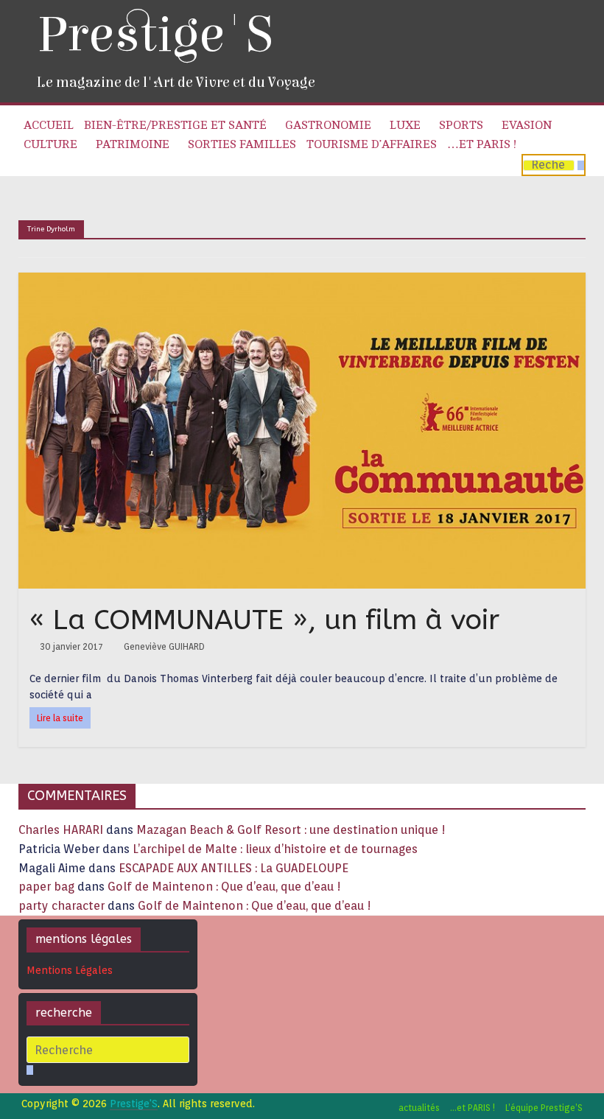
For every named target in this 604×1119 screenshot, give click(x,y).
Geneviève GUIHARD (164, 646)
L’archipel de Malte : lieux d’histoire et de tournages (277, 849)
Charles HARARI (60, 830)
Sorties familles (242, 144)
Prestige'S (155, 35)
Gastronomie (328, 125)
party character (61, 906)
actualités (419, 1107)
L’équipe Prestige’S (544, 1107)
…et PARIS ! (481, 144)
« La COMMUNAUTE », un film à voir (264, 619)
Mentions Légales (70, 970)
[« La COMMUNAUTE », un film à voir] (302, 282)
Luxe (405, 125)
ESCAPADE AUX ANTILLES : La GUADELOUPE (233, 868)
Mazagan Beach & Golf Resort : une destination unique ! (291, 830)
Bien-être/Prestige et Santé (175, 125)
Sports (461, 125)
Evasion (527, 125)
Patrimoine (132, 144)
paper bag (46, 887)
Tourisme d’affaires (371, 144)
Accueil (49, 125)
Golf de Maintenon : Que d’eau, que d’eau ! (224, 887)
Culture (50, 144)
